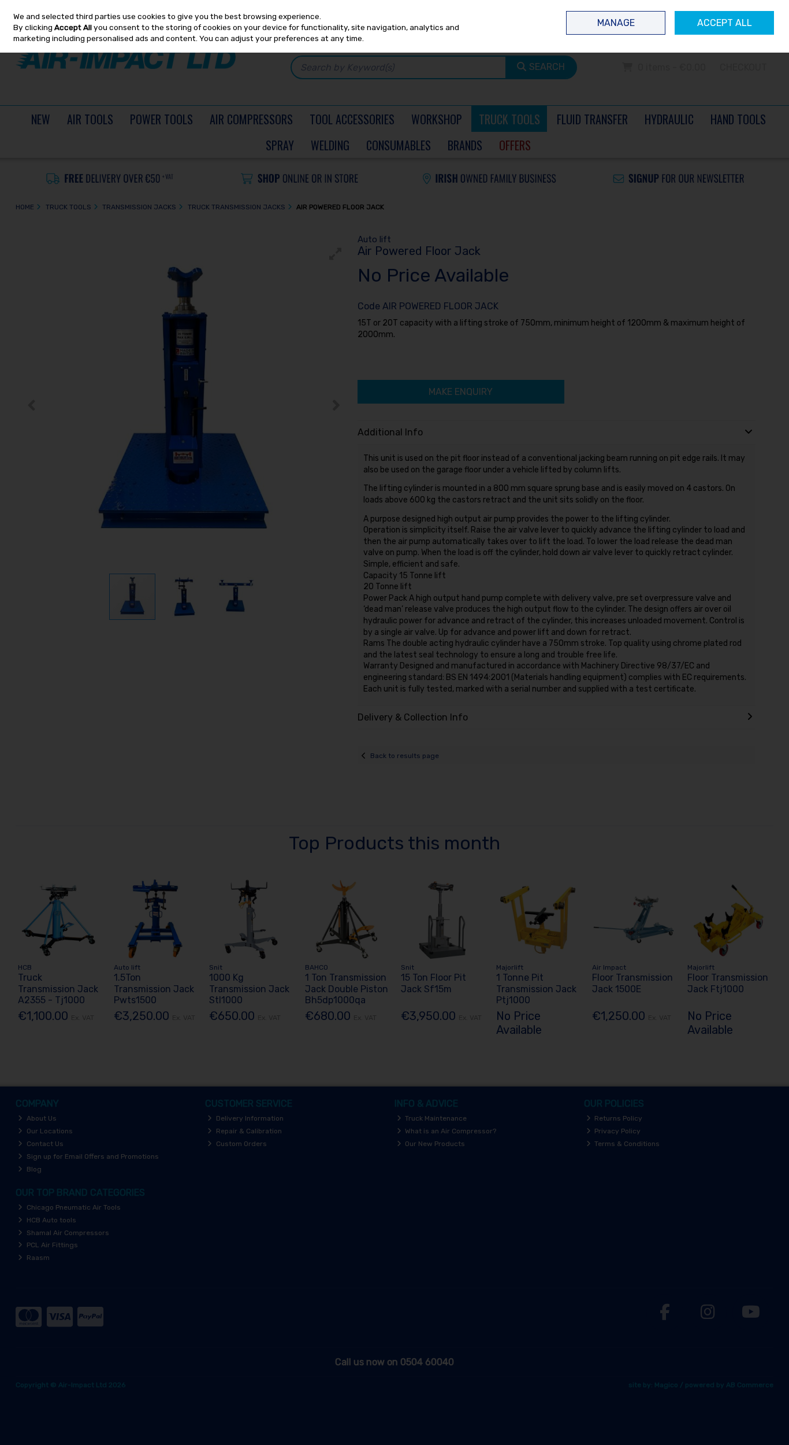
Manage (616, 22)
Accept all (724, 22)
